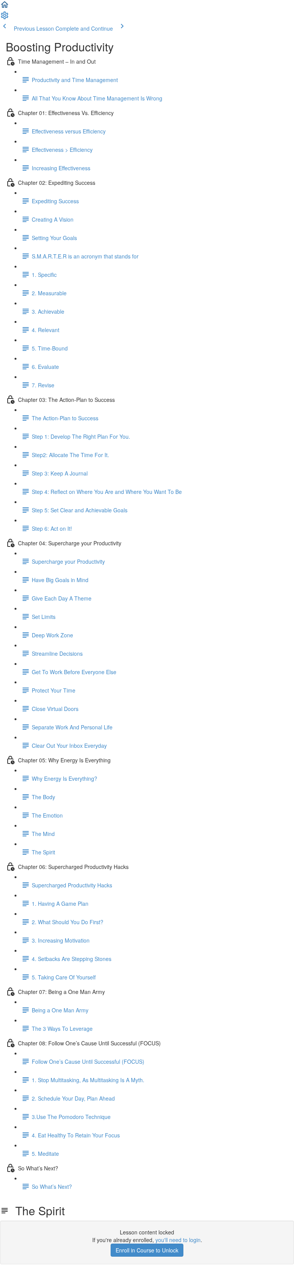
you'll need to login (178, 1240)
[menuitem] (4, 17)
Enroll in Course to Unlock (147, 1250)
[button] (4, 7)
